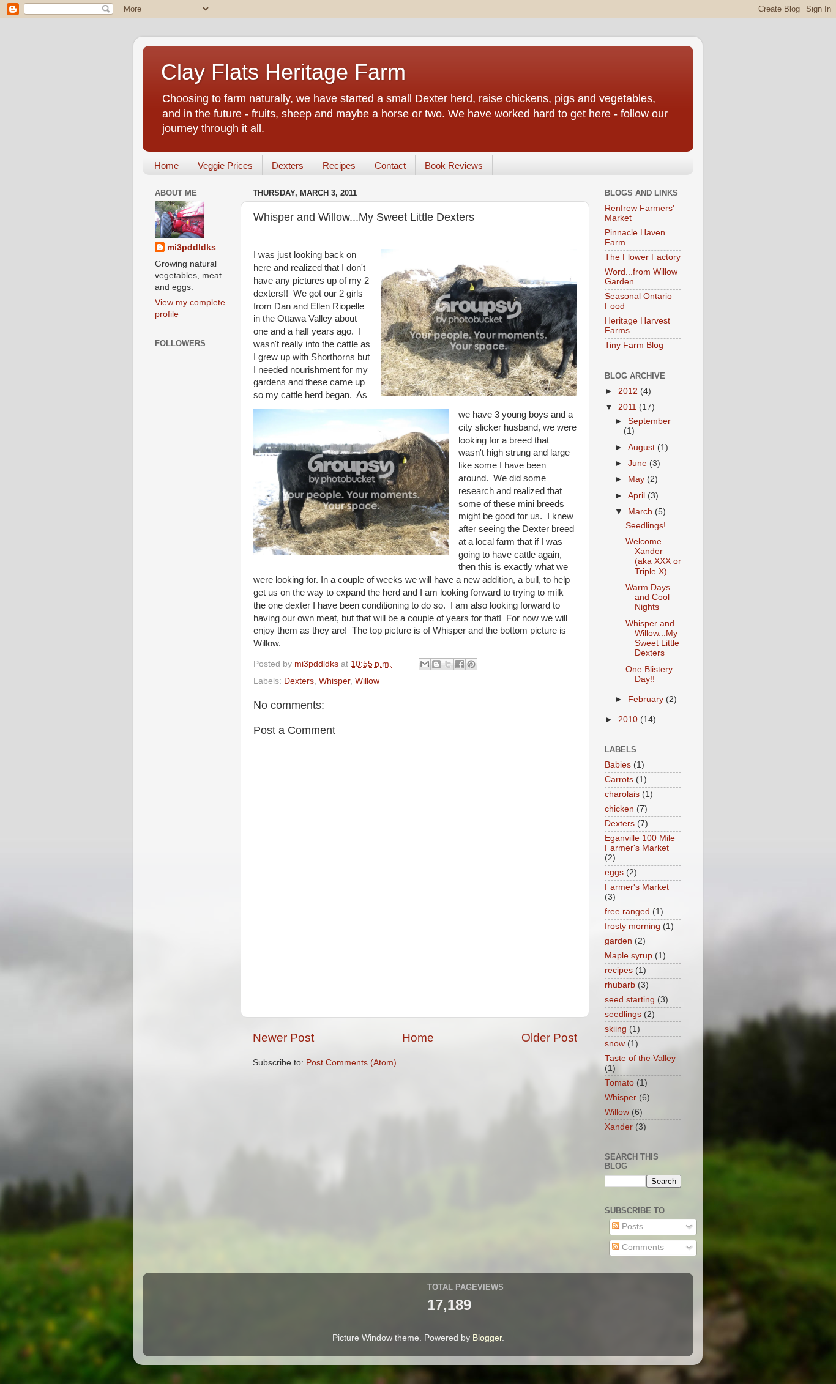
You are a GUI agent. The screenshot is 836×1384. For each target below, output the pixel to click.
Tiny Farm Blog (634, 345)
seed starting (630, 999)
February (647, 699)
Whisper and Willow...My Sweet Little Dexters (652, 638)
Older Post (549, 1037)
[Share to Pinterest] (471, 664)
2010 (629, 719)
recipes (619, 970)
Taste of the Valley (640, 1058)
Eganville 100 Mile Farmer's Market (640, 843)
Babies (618, 764)
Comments (641, 1247)
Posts (631, 1226)
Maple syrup (628, 955)
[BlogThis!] (436, 664)
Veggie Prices (225, 165)
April (638, 495)
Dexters (288, 165)
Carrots (619, 779)
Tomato (619, 1082)
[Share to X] (448, 664)
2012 (629, 391)
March (641, 511)
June (638, 463)
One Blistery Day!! (649, 674)
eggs (614, 872)
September (649, 421)
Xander (619, 1126)
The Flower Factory (643, 257)
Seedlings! (645, 525)
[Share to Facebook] (459, 664)
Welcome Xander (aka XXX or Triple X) (653, 556)
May (637, 479)
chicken (619, 808)
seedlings (623, 1014)
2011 (628, 407)
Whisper (334, 681)
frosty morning (632, 926)
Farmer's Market (637, 887)
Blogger (487, 1337)
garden (618, 940)
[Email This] (425, 664)
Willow (367, 681)
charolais (622, 794)
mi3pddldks (191, 247)
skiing (616, 1029)
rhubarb (620, 985)
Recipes (339, 165)
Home (166, 165)
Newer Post (283, 1037)
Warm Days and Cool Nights (647, 597)
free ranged (627, 911)
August (642, 447)
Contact (390, 165)
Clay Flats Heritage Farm (283, 71)
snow (615, 1043)
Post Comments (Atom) (351, 1062)
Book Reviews (454, 165)
